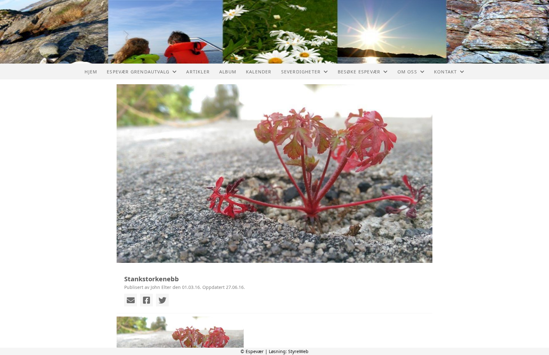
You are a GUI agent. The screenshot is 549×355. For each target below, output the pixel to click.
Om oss (407, 72)
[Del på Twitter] (162, 300)
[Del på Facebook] (146, 300)
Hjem (91, 72)
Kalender (259, 72)
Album (227, 72)
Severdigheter (301, 72)
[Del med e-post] (130, 300)
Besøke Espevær (359, 72)
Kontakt (445, 72)
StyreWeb (298, 351)
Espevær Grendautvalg (138, 72)
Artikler (198, 72)
